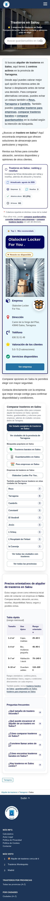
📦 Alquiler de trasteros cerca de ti (23, 858)
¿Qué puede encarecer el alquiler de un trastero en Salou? (21, 723)
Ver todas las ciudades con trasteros (25, 555)
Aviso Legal (8, 837)
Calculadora (8, 834)
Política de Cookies (11, 843)
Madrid (11, 870)
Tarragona (11, 103)
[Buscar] (40, 40)
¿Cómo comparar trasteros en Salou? (22, 734)
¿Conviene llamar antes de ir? (22, 744)
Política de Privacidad (12, 840)
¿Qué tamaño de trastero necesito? (21, 712)
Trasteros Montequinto (18, 864)
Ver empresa (25, 367)
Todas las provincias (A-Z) (14, 884)
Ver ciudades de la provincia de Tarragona (25, 436)
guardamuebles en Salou (26, 689)
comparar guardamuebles (35, 217)
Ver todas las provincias (25, 564)
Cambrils (25, 103)
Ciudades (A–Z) (10, 896)
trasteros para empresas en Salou (21, 692)
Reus (31, 99)
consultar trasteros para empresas (20, 219)
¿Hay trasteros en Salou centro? (21, 764)
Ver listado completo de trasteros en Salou (25, 427)
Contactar (7, 846)
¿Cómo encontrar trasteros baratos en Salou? (22, 754)
